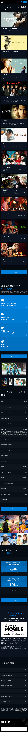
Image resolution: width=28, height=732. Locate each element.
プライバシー (10, 724)
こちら (20, 434)
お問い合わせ (16, 724)
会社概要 (6, 724)
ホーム (2, 724)
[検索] (22, 2)
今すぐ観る (14, 272)
